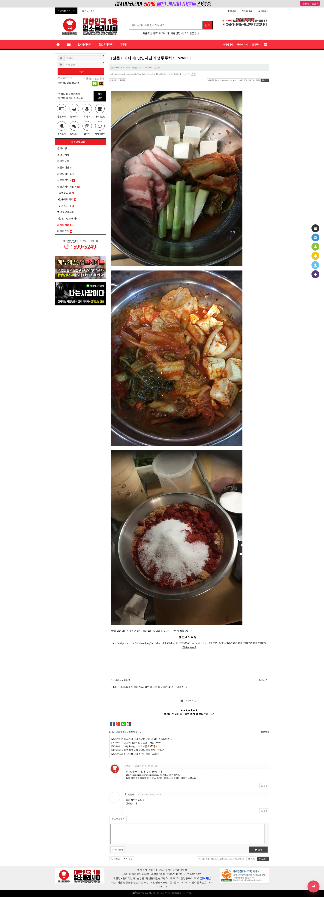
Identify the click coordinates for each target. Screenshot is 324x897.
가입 (248, 11)
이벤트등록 (63, 161)
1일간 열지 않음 (309, 3)
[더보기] (263, 680)
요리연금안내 (191, 33)
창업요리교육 (105, 44)
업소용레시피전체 (67, 186)
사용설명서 (177, 33)
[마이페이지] (315, 247)
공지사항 (62, 148)
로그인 (232, 11)
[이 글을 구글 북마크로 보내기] (129, 724)
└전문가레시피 (65, 199)
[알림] (315, 256)
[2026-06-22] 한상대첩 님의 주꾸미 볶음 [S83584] (136, 754)
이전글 (113, 80)
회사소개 (142, 870)
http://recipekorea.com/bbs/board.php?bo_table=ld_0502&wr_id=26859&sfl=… (149, 74)
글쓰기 (265, 80)
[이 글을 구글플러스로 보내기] (118, 724)
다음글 (121, 80)
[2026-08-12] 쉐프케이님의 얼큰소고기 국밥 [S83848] (138, 742)
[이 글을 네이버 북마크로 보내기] (123, 724)
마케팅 (123, 44)
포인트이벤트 (64, 167)
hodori (116, 67)
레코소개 (164, 33)
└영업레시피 (64, 193)
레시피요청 (63, 231)
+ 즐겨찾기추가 (87, 11)
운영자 (127, 766)
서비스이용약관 (157, 870)
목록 (258, 80)
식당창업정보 (64, 180)
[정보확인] (205, 878)
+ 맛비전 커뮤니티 (66, 11)
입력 (259, 849)
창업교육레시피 (65, 212)
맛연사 (131, 794)
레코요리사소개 (65, 173)
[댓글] (315, 237)
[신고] (155, 67)
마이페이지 (228, 44)
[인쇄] (159, 67)
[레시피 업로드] (315, 265)
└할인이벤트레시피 (67, 218)
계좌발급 (100, 96)
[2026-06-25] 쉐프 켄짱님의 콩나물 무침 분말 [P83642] (138, 750)
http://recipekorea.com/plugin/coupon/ (142, 775)
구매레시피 (242, 44)
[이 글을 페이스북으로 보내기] (112, 724)
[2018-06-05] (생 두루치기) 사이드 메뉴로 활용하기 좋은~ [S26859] (150, 687)
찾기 (264, 11)
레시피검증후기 (65, 224)
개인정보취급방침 (177, 870)
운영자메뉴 (63, 154)
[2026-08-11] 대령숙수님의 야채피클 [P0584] (134, 746)
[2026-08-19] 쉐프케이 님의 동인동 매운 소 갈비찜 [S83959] (141, 739)
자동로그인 (66, 78)
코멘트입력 (119, 819)
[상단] (315, 274)
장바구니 (256, 44)
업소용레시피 (84, 44)
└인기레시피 (64, 205)
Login (81, 71)
